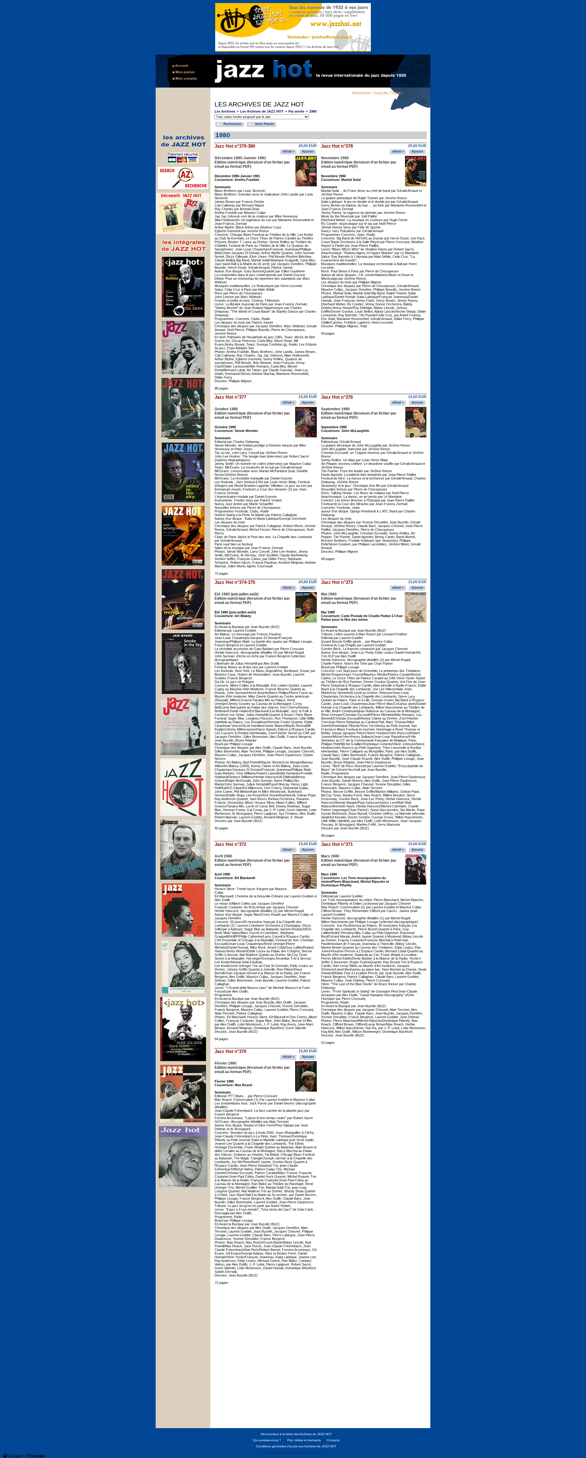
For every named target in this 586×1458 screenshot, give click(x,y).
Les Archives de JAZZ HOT (262, 111)
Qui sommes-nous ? (267, 1440)
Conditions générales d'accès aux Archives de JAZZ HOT (296, 1446)
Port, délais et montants (304, 1440)
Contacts (333, 1440)
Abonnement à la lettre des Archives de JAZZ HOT (296, 1434)
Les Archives (225, 111)
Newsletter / (362, 93)
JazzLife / (382, 93)
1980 (313, 111)
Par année (296, 111)
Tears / (397, 93)
